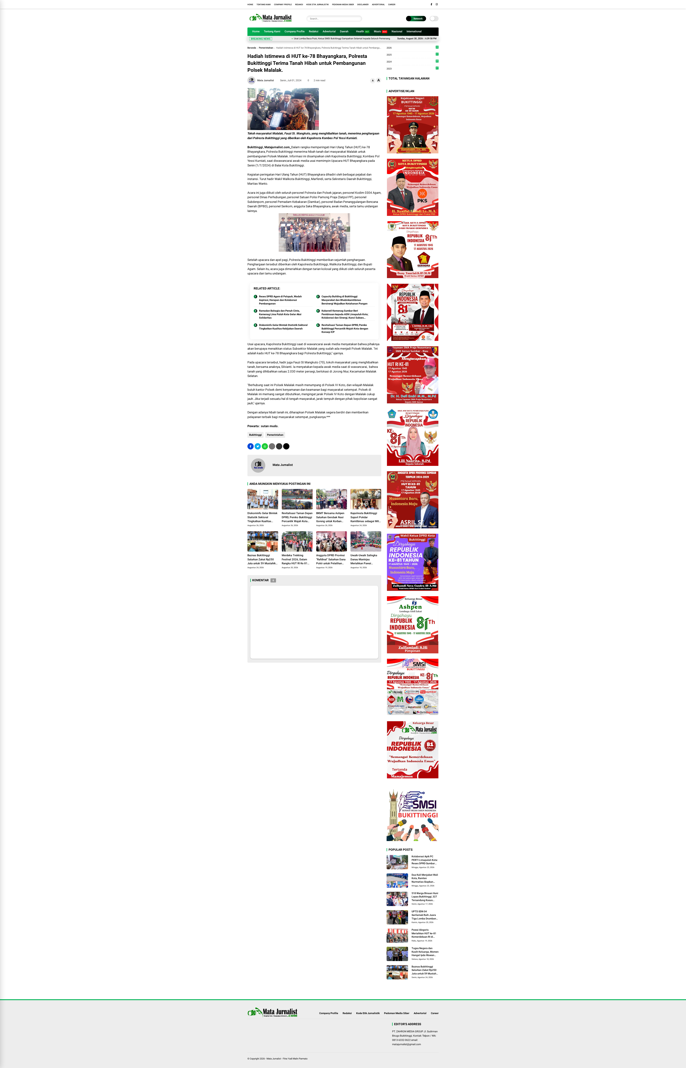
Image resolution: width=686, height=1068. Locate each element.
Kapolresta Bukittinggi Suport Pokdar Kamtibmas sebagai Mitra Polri (366, 517)
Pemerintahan (266, 47)
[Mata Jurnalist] (270, 23)
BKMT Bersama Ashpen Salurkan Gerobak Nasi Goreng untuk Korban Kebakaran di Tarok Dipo (330, 517)
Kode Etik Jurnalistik (317, 4)
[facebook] (431, 4)
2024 (412, 62)
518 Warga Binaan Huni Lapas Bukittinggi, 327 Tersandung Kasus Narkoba (425, 897)
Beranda (251, 47)
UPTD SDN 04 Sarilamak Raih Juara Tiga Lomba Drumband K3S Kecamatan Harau (425, 915)
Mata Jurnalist (274, 1058)
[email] (279, 446)
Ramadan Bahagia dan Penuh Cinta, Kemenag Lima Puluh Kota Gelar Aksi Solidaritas (280, 314)
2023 (412, 68)
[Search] (358, 19)
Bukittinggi (255, 434)
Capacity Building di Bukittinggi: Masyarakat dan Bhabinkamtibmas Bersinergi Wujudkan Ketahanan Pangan (344, 300)
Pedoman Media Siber (343, 4)
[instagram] (437, 4)
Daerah (344, 31)
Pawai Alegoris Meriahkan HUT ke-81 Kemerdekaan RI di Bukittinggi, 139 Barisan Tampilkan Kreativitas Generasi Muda (424, 933)
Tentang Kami (264, 4)
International (414, 31)
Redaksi (299, 4)
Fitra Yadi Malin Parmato (295, 1058)
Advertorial (378, 4)
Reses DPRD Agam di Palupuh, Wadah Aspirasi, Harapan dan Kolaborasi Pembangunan (280, 300)
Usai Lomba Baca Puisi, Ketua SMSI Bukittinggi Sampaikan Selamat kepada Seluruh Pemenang (291, 38)
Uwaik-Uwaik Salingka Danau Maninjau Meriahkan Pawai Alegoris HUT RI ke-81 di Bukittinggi (365, 560)
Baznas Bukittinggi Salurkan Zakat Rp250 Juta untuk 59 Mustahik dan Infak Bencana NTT (261, 560)
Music (380, 31)
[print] (272, 446)
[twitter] (258, 446)
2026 (412, 48)
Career (391, 4)
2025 (412, 55)
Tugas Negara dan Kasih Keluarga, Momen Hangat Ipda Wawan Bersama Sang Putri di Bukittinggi (425, 952)
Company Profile (283, 4)
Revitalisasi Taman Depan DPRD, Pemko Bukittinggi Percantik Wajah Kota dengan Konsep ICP (345, 328)
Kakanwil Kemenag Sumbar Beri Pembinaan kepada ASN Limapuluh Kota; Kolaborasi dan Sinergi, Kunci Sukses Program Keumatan (345, 314)
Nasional (397, 31)
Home (250, 4)
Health (362, 31)
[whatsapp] (265, 446)
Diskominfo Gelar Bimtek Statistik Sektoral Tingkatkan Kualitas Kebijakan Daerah (283, 327)
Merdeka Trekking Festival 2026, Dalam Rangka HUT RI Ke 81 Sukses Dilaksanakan (294, 560)
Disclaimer (363, 4)
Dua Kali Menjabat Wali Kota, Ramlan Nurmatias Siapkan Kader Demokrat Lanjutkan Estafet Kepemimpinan (425, 878)
